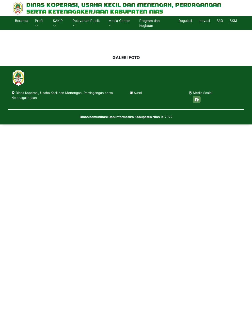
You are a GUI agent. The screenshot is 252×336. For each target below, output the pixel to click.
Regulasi (185, 21)
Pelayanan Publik (86, 21)
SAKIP (58, 21)
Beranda (21, 21)
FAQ (220, 21)
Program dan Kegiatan (149, 23)
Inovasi (204, 21)
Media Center (119, 21)
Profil (39, 21)
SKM (233, 21)
